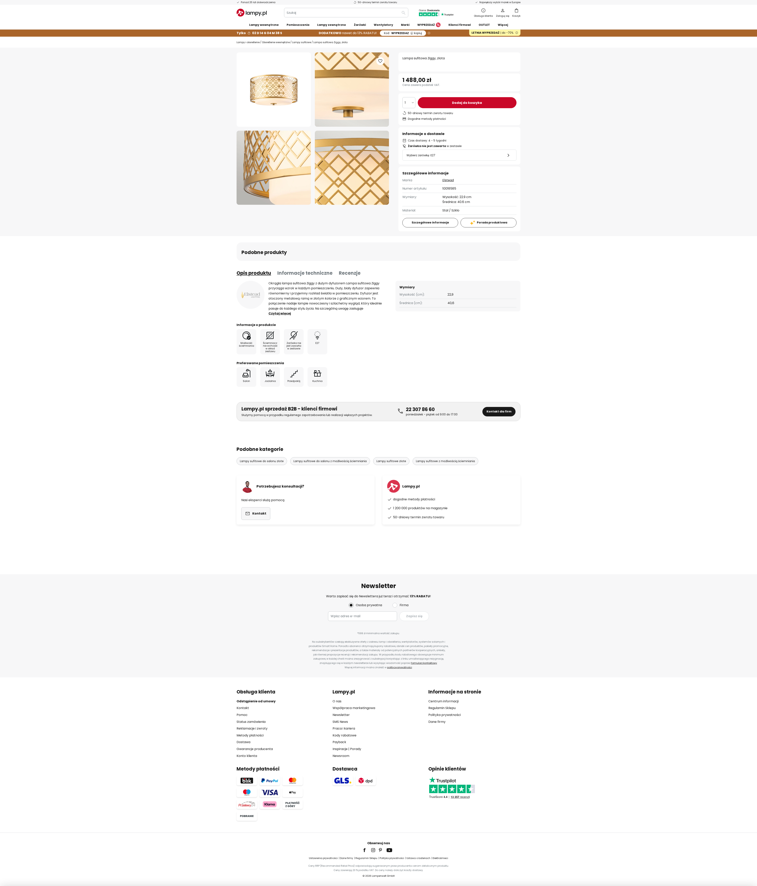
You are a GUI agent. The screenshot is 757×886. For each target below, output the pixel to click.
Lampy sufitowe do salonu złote (262, 461)
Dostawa (243, 742)
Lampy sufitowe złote (391, 461)
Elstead (448, 180)
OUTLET (484, 25)
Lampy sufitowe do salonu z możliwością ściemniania (330, 461)
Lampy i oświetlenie (248, 42)
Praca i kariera (344, 728)
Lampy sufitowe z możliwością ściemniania (445, 461)
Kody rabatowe (344, 735)
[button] (274, 168)
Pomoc (242, 715)
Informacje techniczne (305, 273)
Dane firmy (437, 721)
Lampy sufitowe (301, 42)
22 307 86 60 (420, 409)
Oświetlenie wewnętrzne (276, 42)
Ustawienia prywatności (323, 858)
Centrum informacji (443, 701)
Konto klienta (247, 756)
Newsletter (341, 715)
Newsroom (341, 756)
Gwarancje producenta (255, 749)
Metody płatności (250, 735)
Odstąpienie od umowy (256, 701)
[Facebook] (367, 850)
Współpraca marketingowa (354, 708)
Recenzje (350, 273)
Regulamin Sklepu (442, 708)
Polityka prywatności (444, 715)
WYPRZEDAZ (403, 33)
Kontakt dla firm (499, 411)
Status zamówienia (251, 721)
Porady (355, 749)
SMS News (340, 721)
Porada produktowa (492, 222)
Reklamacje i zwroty (252, 728)
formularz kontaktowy (424, 663)
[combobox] (346, 12)
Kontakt (243, 708)
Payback (339, 742)
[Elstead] (251, 295)
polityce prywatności (399, 667)
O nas (337, 701)
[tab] (254, 273)
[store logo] (252, 13)
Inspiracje (340, 749)
